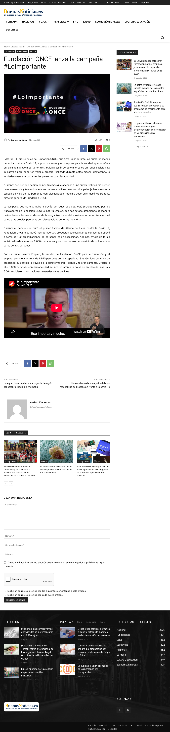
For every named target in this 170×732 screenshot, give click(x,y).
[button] (162, 38)
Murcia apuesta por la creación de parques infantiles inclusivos (37, 672)
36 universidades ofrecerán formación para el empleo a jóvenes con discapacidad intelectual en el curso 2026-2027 (148, 67)
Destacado (91, 622)
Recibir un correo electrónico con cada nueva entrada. (35, 595)
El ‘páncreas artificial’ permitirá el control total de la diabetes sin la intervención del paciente (94, 632)
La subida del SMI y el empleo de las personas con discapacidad (93, 669)
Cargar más (140, 146)
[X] (91, 148)
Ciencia (44, 461)
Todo (79, 622)
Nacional (33, 51)
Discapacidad (17, 46)
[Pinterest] (99, 148)
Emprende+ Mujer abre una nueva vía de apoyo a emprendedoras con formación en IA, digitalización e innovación (150, 129)
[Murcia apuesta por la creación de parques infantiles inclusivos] (11, 672)
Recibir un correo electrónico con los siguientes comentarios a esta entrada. (46, 591)
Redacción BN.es (19, 140)
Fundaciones (22, 51)
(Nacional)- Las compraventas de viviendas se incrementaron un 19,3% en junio (37, 632)
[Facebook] (83, 148)
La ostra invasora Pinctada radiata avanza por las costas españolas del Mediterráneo (56, 469)
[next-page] (11, 483)
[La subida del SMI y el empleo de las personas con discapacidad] (67, 669)
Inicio (6, 46)
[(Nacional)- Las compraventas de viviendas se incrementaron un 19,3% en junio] (11, 632)
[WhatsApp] (106, 148)
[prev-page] (6, 483)
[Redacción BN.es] (6, 140)
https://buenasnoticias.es (41, 407)
